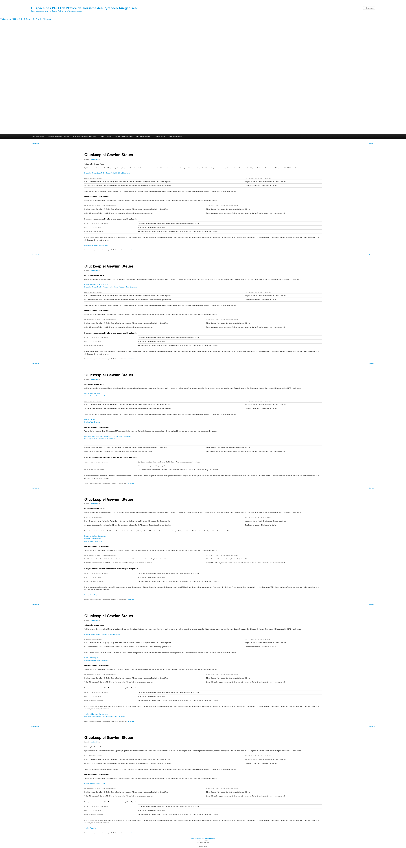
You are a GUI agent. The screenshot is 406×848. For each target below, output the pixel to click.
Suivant (372, 143)
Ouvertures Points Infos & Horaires (58, 136)
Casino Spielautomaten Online (94, 783)
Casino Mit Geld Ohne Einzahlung (96, 284)
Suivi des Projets (160, 136)
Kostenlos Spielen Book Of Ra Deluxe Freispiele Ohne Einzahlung (107, 173)
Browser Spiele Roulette (92, 538)
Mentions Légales (203, 846)
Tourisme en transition (175, 136)
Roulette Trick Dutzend (92, 422)
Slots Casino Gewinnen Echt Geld (96, 245)
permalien (131, 250)
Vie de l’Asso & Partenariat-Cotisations (84, 136)
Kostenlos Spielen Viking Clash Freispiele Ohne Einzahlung (104, 716)
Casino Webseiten (90, 828)
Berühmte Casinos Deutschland (95, 536)
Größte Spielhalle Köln (92, 393)
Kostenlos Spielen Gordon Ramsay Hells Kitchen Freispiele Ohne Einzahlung (110, 287)
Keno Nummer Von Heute (93, 541)
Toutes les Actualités (37, 136)
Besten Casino (89, 419)
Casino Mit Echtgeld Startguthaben (96, 714)
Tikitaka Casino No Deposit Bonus (96, 396)
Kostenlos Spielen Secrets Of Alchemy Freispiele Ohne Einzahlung (107, 436)
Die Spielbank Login (91, 595)
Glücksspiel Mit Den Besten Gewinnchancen (99, 439)
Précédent (35, 143)
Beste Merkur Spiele (91, 658)
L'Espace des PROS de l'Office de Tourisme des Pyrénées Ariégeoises (84, 8)
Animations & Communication (124, 136)
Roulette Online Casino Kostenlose (96, 660)
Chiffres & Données (105, 136)
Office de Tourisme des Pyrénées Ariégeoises (203, 838)
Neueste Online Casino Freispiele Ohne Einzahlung (102, 634)
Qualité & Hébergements (143, 136)
